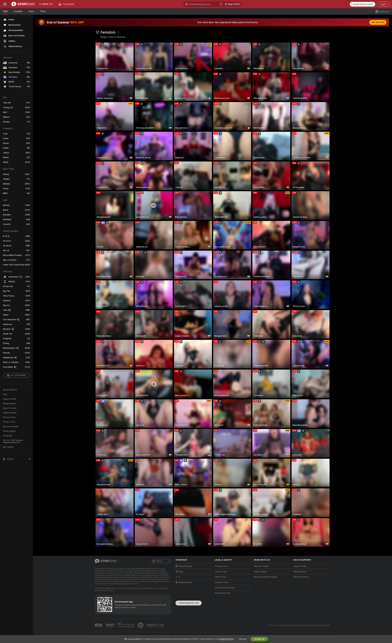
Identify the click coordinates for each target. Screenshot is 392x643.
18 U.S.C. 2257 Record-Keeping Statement (13, 441)
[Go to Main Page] (23, 4)
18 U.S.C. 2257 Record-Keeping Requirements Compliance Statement (299, 625)
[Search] (221, 4)
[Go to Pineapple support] (141, 625)
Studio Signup (9, 431)
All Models (7, 436)
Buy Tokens (8, 447)
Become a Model (10, 426)
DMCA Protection (301, 577)
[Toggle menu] (5, 4)
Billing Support (9, 403)
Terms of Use (9, 422)
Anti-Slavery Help (222, 593)
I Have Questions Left (188, 603)
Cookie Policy (226, 639)
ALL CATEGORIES (18, 375)
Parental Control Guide (225, 588)
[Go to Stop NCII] (156, 625)
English (159, 561)
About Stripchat (10, 390)
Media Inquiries (10, 413)
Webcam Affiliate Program (265, 577)
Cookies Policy (221, 582)
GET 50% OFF (377, 22)
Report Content (10, 408)
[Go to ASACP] (110, 625)
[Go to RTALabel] (99, 625)
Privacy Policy (9, 417)
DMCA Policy (220, 577)
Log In (383, 4)
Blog (5, 394)
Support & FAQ (9, 399)
